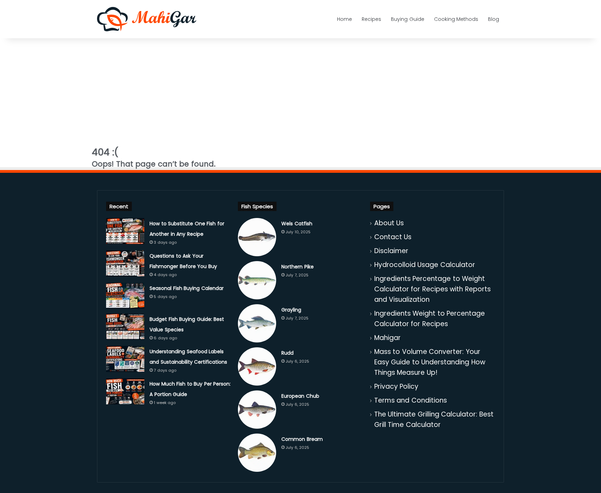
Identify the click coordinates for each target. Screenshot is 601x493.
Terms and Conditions (410, 400)
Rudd (287, 352)
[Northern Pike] (257, 280)
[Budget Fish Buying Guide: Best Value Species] (125, 327)
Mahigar (387, 337)
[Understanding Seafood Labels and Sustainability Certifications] (125, 359)
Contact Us (393, 237)
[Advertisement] (300, 88)
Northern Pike (297, 266)
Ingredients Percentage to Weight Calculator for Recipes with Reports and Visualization (432, 289)
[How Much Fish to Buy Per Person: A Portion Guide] (125, 391)
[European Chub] (257, 409)
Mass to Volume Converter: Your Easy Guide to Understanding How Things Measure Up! (429, 362)
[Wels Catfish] (257, 237)
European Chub (300, 396)
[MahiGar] (146, 19)
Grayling (291, 309)
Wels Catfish (296, 223)
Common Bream (302, 439)
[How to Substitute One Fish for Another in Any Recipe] (125, 231)
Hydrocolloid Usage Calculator (424, 264)
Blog (493, 19)
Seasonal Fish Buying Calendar (187, 288)
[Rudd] (257, 366)
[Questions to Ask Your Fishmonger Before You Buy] (125, 263)
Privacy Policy (396, 386)
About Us (389, 223)
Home (344, 19)
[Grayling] (257, 323)
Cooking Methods (456, 19)
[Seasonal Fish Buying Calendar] (125, 296)
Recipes (371, 19)
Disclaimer (391, 251)
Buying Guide (407, 19)
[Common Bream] (257, 453)
